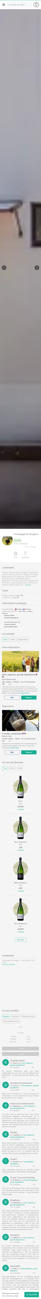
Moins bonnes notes (11, 1021)
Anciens (15, 1016)
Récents (6, 1016)
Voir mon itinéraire (8, 964)
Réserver (29, 697)
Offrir (12, 697)
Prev (3, 266)
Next (36, 266)
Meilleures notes (28, 1016)
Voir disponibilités (31, 1295)
